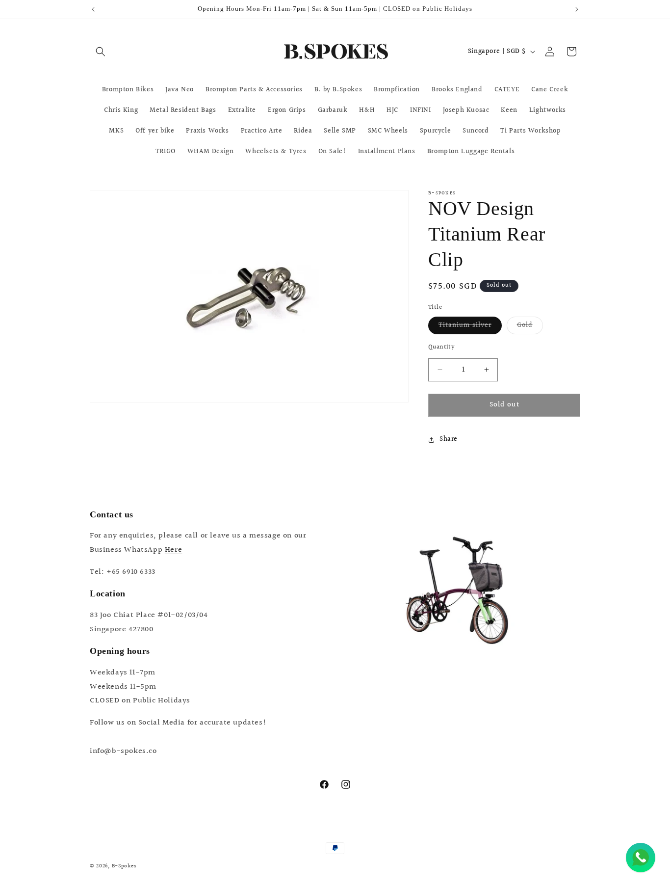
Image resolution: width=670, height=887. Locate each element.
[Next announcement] (577, 9)
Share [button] (448, 439)
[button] (100, 51)
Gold (530, 327)
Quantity (441, 347)
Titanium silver (470, 327)
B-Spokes (124, 866)
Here (173, 550)
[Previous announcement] (93, 9)
